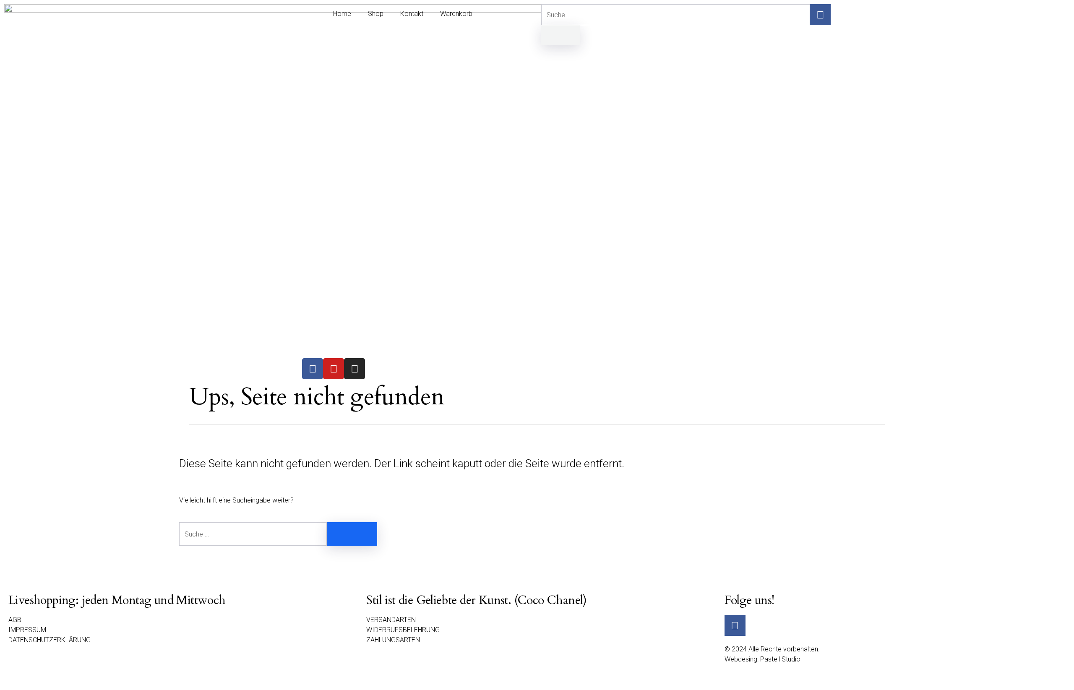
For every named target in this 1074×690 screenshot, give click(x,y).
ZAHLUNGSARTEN (393, 640)
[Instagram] (354, 368)
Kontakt (411, 14)
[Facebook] (312, 368)
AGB (14, 620)
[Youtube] (333, 368)
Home (342, 14)
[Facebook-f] (820, 14)
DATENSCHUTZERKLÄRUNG (49, 640)
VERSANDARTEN (391, 620)
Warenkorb (456, 14)
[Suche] (560, 35)
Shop (375, 14)
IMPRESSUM (27, 630)
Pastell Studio (780, 659)
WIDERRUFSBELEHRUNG (403, 630)
